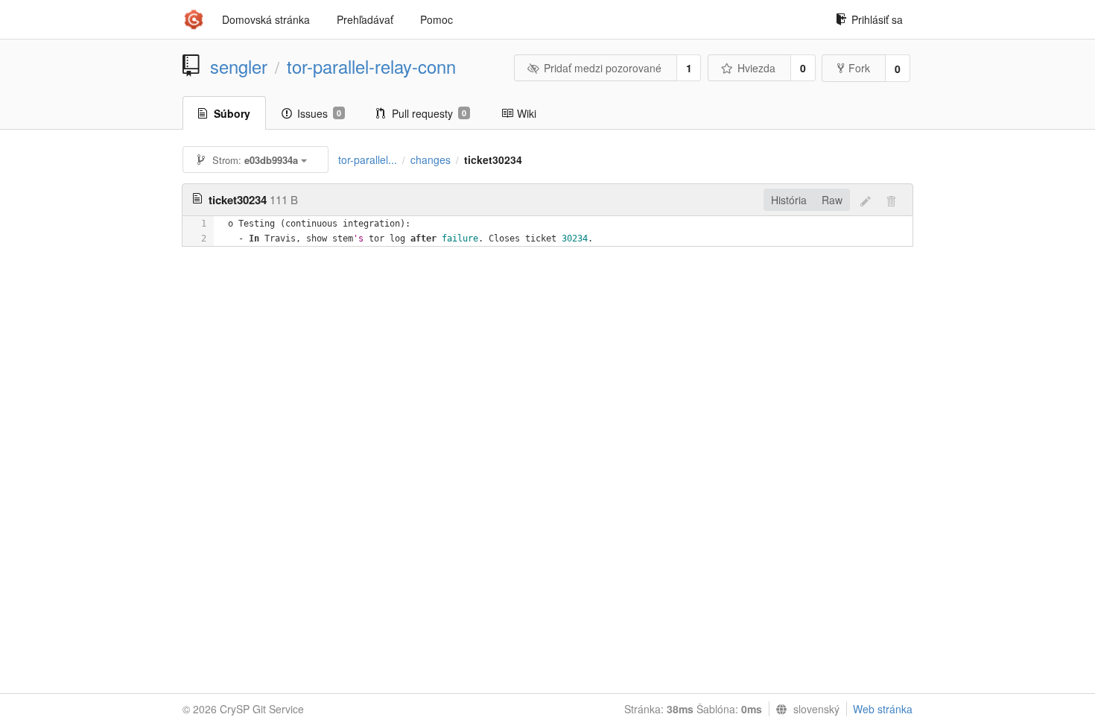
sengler (238, 66)
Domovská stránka (266, 19)
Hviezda (756, 67)
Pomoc (436, 19)
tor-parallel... (367, 159)
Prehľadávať (365, 19)
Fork (859, 67)
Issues (319, 113)
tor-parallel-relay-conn (371, 66)
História (789, 199)
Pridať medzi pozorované (602, 67)
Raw (832, 199)
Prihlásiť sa (877, 19)
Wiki (526, 113)
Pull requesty (429, 113)
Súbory (232, 113)
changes (430, 159)
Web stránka (883, 708)
